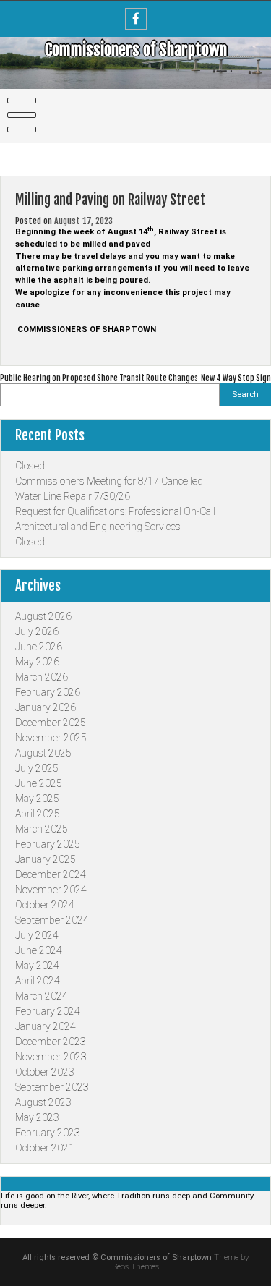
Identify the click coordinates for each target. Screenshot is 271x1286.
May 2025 (37, 798)
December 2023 (50, 1041)
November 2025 (51, 738)
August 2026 (43, 616)
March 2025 (41, 829)
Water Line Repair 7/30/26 (72, 496)
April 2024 (37, 981)
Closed (30, 466)
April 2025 (37, 813)
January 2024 (45, 1026)
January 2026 (45, 707)
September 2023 (52, 1087)
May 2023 (37, 1117)
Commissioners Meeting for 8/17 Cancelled (109, 481)
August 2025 (43, 753)
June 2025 (38, 783)
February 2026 (47, 692)
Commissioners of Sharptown (136, 49)
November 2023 (51, 1057)
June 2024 (38, 950)
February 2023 (47, 1132)
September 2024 (52, 920)
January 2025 (45, 859)
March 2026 (41, 677)
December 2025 (50, 722)
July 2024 (37, 935)
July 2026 (37, 631)
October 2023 (44, 1072)
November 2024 (51, 889)
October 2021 (44, 1148)
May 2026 (37, 662)
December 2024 (50, 874)
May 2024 (37, 965)
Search (245, 394)
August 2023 (43, 1102)
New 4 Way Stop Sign (236, 378)
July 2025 (37, 768)
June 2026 (38, 646)
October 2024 (44, 905)
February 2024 (47, 1011)
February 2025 (47, 844)
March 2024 (41, 996)
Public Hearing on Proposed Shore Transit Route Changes (99, 378)
